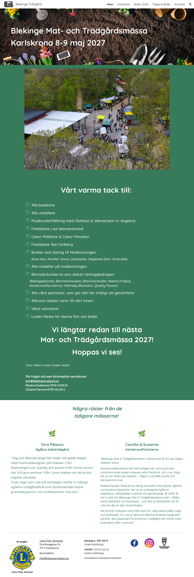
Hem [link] (110, 4)
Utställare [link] (123, 4)
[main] (90, 36)
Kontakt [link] (180, 4)
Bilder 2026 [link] (141, 4)
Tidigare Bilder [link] (161, 4)
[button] (190, 4)
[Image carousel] (96, 121)
